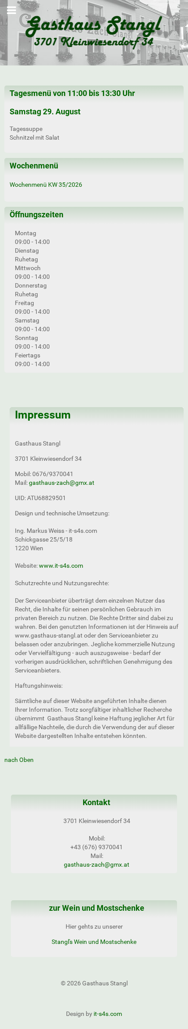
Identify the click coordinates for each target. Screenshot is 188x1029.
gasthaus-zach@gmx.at (61, 482)
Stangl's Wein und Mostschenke (94, 941)
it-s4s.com (108, 1013)
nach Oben (19, 759)
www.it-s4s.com (61, 565)
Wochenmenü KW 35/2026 (46, 184)
